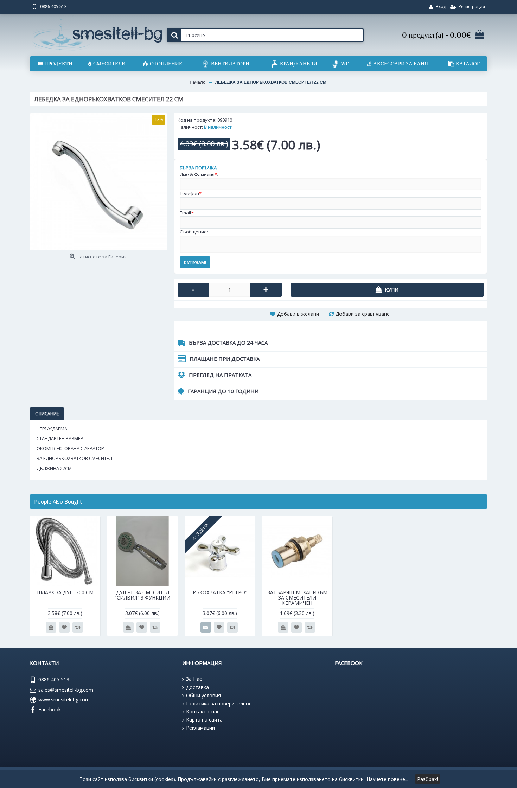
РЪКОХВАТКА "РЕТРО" (220, 592)
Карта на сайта (204, 719)
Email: (187, 213)
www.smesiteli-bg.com (64, 699)
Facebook (49, 709)
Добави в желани (298, 313)
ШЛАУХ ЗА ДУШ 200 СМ (65, 592)
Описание (47, 414)
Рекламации (200, 727)
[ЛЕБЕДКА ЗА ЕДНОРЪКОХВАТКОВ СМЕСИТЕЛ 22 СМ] (98, 181)
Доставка (197, 687)
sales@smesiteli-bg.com (65, 689)
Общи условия (203, 695)
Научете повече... (387, 779)
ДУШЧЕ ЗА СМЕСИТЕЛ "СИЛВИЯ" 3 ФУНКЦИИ (142, 595)
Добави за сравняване (363, 313)
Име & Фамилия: (199, 174)
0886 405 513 (53, 679)
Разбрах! (427, 779)
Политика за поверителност (220, 703)
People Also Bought (58, 501)
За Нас (194, 678)
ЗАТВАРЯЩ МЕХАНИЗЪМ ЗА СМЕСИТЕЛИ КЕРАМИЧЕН (297, 598)
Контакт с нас (202, 711)
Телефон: (191, 193)
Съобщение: (194, 232)
